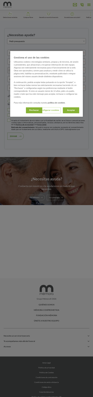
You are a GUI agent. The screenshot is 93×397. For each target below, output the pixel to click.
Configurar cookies (49, 110)
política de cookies (56, 103)
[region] (46, 84)
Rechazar (34, 110)
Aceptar (71, 110)
